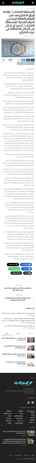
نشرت (32, 125)
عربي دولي (20, 420)
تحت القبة (32, 422)
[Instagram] (28, 402)
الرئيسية (33, 8)
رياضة (21, 413)
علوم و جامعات (19, 423)
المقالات (32, 419)
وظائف (9, 423)
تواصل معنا (18, 455)
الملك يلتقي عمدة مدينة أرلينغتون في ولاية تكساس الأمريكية (18, 313)
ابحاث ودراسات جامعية (30, 411)
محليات (27, 8)
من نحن (11, 455)
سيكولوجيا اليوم (18, 416)
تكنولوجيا (20, 411)
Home (33, 455)
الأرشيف (32, 417)
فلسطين (8, 411)
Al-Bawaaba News (30, 458)
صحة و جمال (19, 418)
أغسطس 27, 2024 (29, 36)
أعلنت (32, 92)
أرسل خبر (26, 455)
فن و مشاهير (7, 413)
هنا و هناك (8, 420)
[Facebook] (32, 402)
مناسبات (9, 418)
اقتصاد (33, 415)
